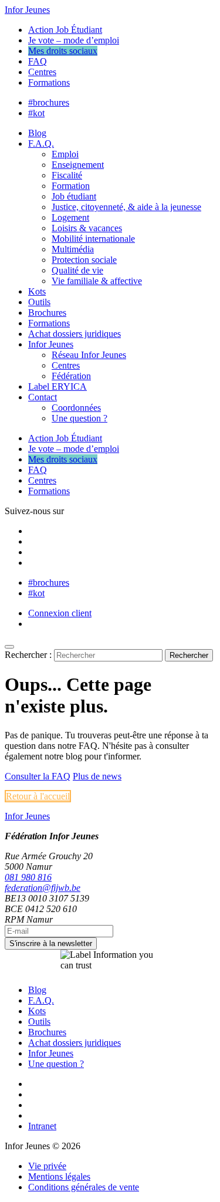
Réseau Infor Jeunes (89, 355)
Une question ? (79, 418)
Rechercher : (28, 655)
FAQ (37, 61)
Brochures (47, 313)
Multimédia (73, 249)
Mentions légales (59, 1176)
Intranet (42, 1126)
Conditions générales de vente (83, 1187)
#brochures (48, 102)
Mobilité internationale (93, 239)
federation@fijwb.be (42, 888)
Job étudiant (74, 196)
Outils (39, 302)
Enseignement (78, 165)
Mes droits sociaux (62, 51)
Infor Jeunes (27, 10)
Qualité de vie (77, 270)
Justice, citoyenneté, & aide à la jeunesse (126, 207)
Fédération (71, 376)
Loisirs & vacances (87, 228)
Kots (37, 291)
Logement (70, 217)
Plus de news (97, 776)
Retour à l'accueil (38, 796)
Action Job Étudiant (65, 30)
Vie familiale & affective (97, 281)
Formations (49, 82)
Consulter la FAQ (37, 776)
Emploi (65, 154)
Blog (37, 133)
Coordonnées (76, 408)
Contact (42, 397)
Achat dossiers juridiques (74, 334)
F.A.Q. (41, 143)
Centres (42, 72)
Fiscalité (67, 175)
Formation (71, 186)
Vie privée (47, 1166)
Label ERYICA (57, 386)
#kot (36, 113)
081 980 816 (28, 877)
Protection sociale (84, 260)
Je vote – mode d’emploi (73, 40)
